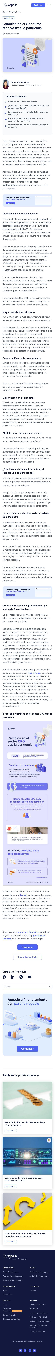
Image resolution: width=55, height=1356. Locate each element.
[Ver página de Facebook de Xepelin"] (4, 977)
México (23, 1259)
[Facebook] (25, 1350)
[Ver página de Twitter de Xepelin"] (29, 977)
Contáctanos (27, 947)
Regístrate (38, 5)
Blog (5, 12)
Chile (14, 1259)
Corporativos (15, 12)
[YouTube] (34, 1350)
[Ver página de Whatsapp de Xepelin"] (21, 977)
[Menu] (49, 5)
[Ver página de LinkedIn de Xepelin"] (12, 977)
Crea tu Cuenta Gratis (27, 957)
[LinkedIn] (20, 1350)
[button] (49, 5)
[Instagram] (30, 1350)
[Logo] (10, 5)
